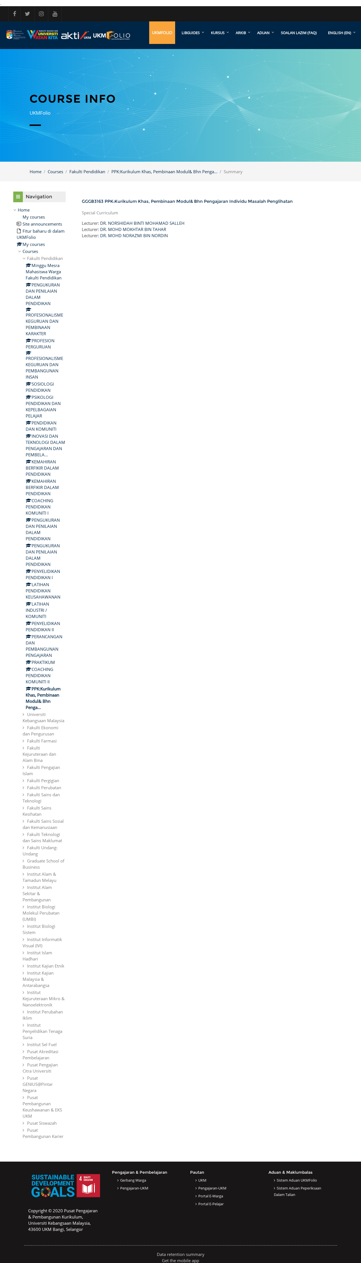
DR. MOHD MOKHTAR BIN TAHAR (133, 229)
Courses (55, 171)
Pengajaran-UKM (134, 1188)
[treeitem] (39, 673)
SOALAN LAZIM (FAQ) (299, 32)
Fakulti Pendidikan (87, 171)
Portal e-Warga (210, 1195)
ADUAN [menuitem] (263, 32)
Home (35, 171)
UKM (202, 1180)
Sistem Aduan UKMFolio (297, 1180)
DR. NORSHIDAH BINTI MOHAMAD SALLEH (142, 223)
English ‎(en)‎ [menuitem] (339, 32)
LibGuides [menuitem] (191, 32)
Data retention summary (180, 1254)
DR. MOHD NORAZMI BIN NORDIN (134, 235)
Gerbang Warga (133, 1180)
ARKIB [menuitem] (241, 32)
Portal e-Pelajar (211, 1203)
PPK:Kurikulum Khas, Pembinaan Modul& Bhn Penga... (164, 171)
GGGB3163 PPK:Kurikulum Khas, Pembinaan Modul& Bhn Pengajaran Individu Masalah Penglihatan (187, 201)
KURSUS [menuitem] (217, 32)
